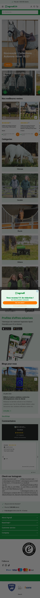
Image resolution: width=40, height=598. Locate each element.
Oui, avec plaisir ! (20, 303)
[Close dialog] (37, 291)
